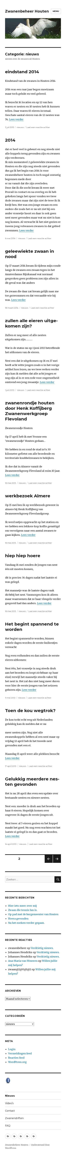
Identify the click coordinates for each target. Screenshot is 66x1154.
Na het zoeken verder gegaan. (26, 922)
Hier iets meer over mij (22, 905)
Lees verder (16, 119)
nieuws (20, 127)
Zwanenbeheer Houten (27, 11)
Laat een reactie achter (38, 127)
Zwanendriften (14, 1118)
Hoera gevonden (18, 918)
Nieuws (10, 1095)
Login (11, 1049)
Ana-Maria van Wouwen (22, 960)
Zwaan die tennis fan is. (22, 910)
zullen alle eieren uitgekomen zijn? (31, 323)
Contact (10, 1110)
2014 (10, 140)
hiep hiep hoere (22, 555)
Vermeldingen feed (20, 1053)
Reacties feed (16, 1057)
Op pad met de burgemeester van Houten (33, 914)
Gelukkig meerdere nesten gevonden (32, 781)
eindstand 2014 (22, 71)
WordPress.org (17, 1062)
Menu (56, 11)
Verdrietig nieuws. (42, 948)
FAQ (7, 1125)
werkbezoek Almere (27, 495)
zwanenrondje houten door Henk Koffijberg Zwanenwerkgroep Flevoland (29, 410)
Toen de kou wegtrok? (30, 710)
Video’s (9, 1103)
